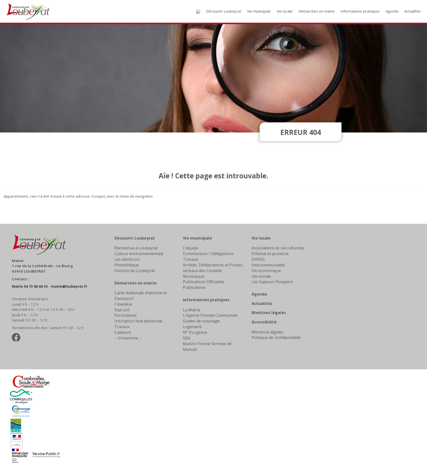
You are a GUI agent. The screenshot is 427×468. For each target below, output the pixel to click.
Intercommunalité (268, 265)
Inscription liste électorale (138, 321)
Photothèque (126, 265)
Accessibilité (264, 322)
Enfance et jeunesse (270, 253)
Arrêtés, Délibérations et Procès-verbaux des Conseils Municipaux (213, 270)
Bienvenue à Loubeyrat (136, 248)
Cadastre (122, 332)
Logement (192, 326)
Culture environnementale (138, 253)
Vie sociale (261, 276)
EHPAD (258, 259)
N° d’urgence (195, 332)
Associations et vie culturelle (278, 248)
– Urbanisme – (127, 338)
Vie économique (266, 270)
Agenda (259, 294)
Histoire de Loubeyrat (134, 270)
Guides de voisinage (201, 321)
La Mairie (191, 310)
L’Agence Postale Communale (210, 315)
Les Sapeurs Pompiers (272, 281)
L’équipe (190, 248)
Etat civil (121, 310)
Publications (194, 287)
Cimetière (123, 304)
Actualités (262, 303)
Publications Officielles (203, 281)
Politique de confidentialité (276, 337)
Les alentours (127, 259)
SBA (186, 338)
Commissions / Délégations (208, 253)
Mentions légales (269, 312)
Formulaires (125, 315)
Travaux (122, 326)
